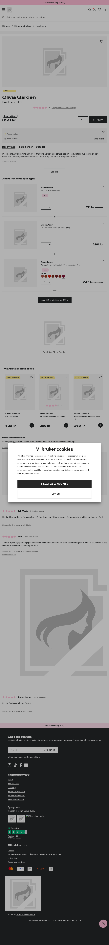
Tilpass (54, 494)
